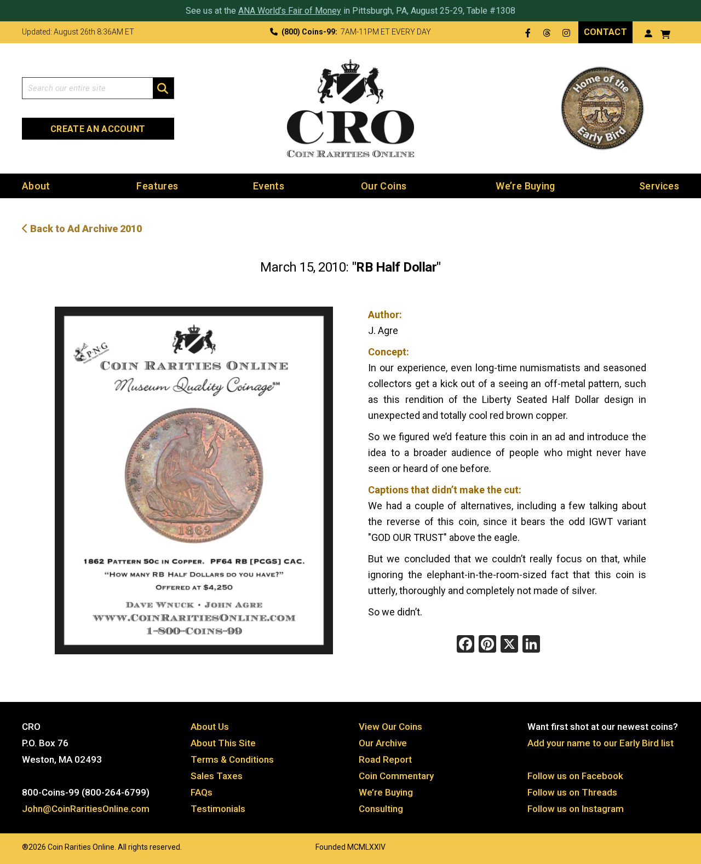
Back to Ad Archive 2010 (85, 228)
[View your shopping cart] (665, 33)
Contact (605, 32)
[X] (509, 645)
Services (659, 186)
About (36, 186)
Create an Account (97, 129)
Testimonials (218, 808)
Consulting (381, 808)
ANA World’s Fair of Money (289, 10)
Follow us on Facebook (575, 775)
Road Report (385, 759)
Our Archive (383, 743)
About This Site (223, 743)
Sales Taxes (217, 775)
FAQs (201, 792)
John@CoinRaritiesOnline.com (86, 808)
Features (157, 186)
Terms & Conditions (232, 759)
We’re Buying (525, 186)
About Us (210, 726)
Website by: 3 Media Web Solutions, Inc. (10, 845)
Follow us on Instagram (575, 808)
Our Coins (383, 186)
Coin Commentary (396, 775)
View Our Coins (390, 726)
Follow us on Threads (572, 792)
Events (268, 186)
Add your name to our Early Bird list (600, 743)
